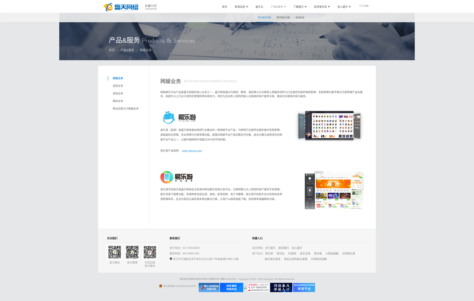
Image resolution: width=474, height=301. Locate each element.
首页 (224, 6)
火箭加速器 (332, 253)
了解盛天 (298, 6)
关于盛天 (270, 247)
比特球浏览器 (319, 258)
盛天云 (259, 6)
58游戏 (292, 253)
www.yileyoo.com (192, 150)
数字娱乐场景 (264, 17)
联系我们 (283, 247)
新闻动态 (240, 6)
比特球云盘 (348, 253)
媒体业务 (118, 100)
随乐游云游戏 (272, 258)
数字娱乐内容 (283, 17)
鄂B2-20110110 (228, 279)
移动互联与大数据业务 (126, 108)
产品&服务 (277, 6)
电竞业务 (118, 85)
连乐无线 (305, 253)
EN (366, 6)
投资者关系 (320, 6)
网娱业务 (118, 78)
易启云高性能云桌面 (295, 258)
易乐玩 (280, 253)
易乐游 (269, 253)
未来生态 (300, 17)
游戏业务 (118, 93)
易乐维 (318, 253)
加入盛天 (342, 6)
